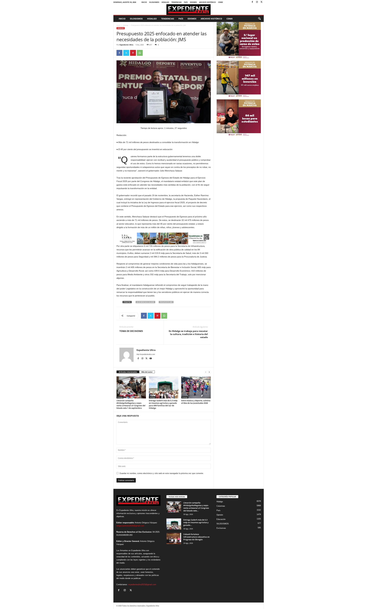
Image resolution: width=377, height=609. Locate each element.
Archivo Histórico (207, 2)
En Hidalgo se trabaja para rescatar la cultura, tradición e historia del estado (188, 334)
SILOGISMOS (154, 2)
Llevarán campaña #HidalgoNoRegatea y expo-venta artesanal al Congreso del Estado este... (196, 506)
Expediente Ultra (126, 45)
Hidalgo (165, 2)
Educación (220, 519)
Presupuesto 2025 (166, 302)
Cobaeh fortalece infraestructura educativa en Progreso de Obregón (196, 537)
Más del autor (147, 372)
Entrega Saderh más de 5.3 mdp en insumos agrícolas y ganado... (196, 522)
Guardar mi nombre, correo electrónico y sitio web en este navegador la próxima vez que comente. (162, 473)
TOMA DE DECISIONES (131, 331)
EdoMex (193, 2)
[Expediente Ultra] (188, 9)
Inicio (144, 2)
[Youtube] (150, 358)
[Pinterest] (133, 53)
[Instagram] (257, 2)
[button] (259, 18)
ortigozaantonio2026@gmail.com (130, 526)
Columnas (220, 506)
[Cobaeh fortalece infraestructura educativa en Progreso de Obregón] (173, 538)
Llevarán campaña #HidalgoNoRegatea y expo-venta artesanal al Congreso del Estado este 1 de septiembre (130, 404)
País (186, 2)
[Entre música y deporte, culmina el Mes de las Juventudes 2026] (196, 387)
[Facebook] (252, 2)
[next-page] (209, 372)
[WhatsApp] (140, 53)
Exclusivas (221, 528)
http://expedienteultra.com (146, 354)
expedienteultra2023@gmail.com (142, 584)
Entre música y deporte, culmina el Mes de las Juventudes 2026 (195, 401)
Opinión (219, 515)
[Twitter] (261, 2)
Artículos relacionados (128, 372)
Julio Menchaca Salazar (145, 302)
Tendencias (176, 2)
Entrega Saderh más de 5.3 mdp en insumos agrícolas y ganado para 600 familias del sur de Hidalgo (163, 404)
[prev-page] (205, 372)
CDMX (220, 2)
